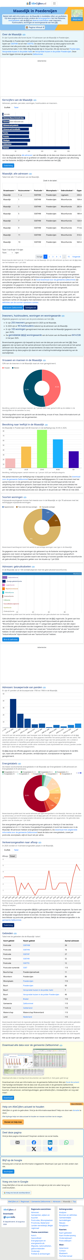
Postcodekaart (65, 1240)
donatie (76, 1110)
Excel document (72, 1082)
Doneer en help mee (13, 1122)
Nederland (27, 1017)
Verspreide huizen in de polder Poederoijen (53, 51)
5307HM (14, 43)
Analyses (62, 1212)
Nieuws (62, 1223)
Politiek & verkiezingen (40, 1254)
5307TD (30, 43)
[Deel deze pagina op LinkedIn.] (50, 1142)
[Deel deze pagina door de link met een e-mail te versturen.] (17, 1142)
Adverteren (63, 1248)
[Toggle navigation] (54, 3)
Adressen (35, 1212)
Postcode (38, 190)
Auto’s (33, 1235)
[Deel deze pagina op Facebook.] (33, 1142)
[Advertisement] (42, 79)
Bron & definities (11, 639)
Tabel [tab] (16, 107)
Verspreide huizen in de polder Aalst (17, 51)
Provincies (35, 1223)
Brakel (25, 999)
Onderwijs (35, 1251)
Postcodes (35, 1220)
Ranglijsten (63, 1225)
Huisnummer (24, 190)
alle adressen (27, 155)
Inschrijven (8, 1171)
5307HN (26, 950)
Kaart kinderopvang (67, 1235)
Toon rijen (10, 252)
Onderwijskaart (65, 1238)
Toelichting (8, 165)
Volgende (76, 256)
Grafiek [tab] (7, 107)
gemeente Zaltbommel (11, 920)
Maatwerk (63, 1253)
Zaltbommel (38, 54)
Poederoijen (75, 49)
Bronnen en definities (68, 1215)
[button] (24, 34)
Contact (62, 1251)
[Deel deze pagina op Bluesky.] (50, 1149)
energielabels (14, 20)
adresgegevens (44, 18)
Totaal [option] (12, 856)
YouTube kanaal (65, 1256)
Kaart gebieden (65, 1233)
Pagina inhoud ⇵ (36, 27)
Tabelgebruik (30, 307)
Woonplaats (51, 190)
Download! (8, 1098)
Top (74, 1201)
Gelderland (27, 1008)
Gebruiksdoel (67, 190)
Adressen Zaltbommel (13, 307)
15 (69, 256)
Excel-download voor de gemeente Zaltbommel (55, 280)
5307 (25, 967)
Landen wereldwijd (39, 1225)
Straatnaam (8, 190)
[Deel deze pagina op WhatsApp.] (66, 1142)
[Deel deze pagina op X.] (33, 1149)
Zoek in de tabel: (50, 180)
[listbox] (12, 856)
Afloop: (5, 856)
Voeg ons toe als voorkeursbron (18, 1193)
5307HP (26, 954)
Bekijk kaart (77, 19)
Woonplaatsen (47, 1220)
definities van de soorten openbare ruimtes (20, 302)
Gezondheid (36, 1238)
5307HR (26, 958)
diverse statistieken (41, 20)
